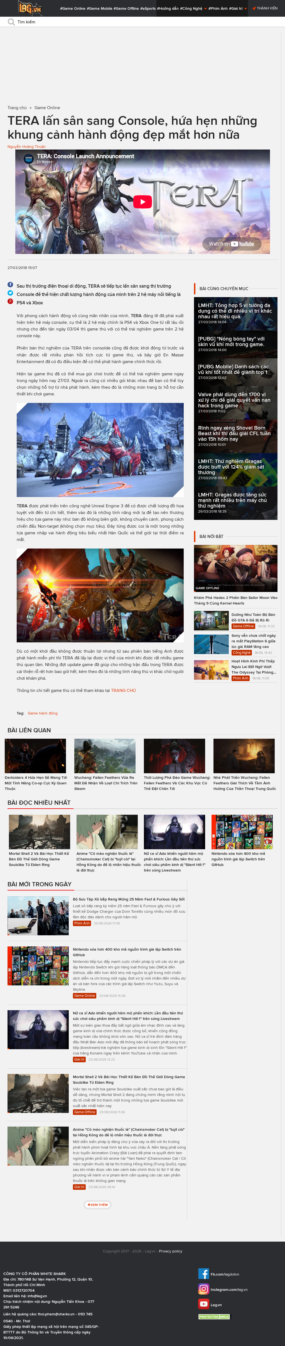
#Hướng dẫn (168, 8)
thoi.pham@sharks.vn (56, 1314)
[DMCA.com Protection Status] (215, 1316)
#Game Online (72, 8)
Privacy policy (170, 1251)
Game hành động (43, 713)
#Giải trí (236, 8)
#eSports (148, 8)
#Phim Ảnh (218, 8)
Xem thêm (99, 1204)
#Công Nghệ (191, 8)
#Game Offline (126, 8)
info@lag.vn (37, 1296)
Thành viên (266, 8)
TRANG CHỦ (123, 690)
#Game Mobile (99, 8)
